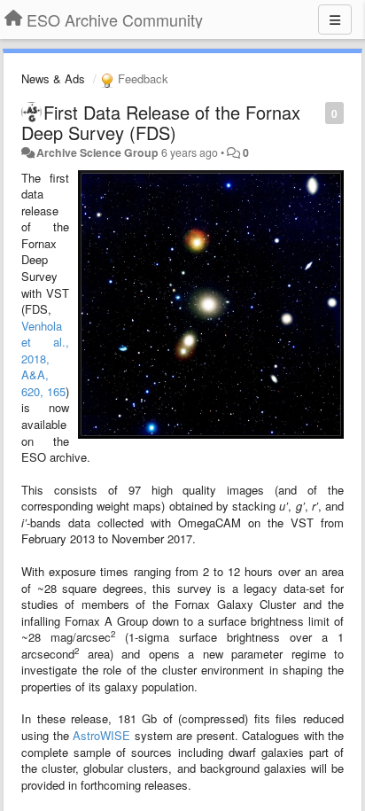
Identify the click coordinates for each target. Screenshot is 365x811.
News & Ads (53, 78)
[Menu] (335, 19)
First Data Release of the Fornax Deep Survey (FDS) (160, 122)
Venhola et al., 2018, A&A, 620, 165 (45, 358)
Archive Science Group (97, 152)
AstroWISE (101, 735)
